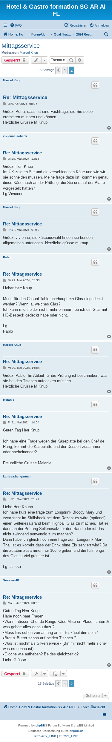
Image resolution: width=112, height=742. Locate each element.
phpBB (40, 725)
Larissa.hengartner (17, 476)
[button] (58, 70)
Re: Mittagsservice (25, 97)
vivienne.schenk (15, 136)
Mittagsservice (20, 45)
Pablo (7, 257)
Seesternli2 (11, 580)
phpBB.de (77, 730)
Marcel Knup (29, 52)
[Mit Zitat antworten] (95, 85)
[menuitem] (16, 25)
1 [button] (65, 70)
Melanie (8, 399)
